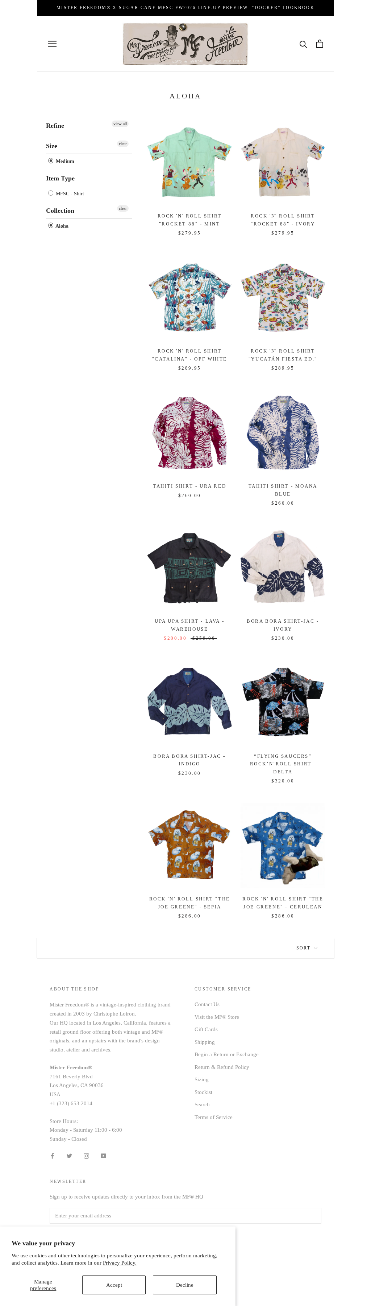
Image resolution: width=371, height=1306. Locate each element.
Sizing (202, 1079)
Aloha (61, 226)
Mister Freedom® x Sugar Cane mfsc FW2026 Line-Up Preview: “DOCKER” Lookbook (185, 7)
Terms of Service (214, 1117)
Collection (60, 210)
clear (123, 143)
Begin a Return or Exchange (227, 1054)
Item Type (60, 178)
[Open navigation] (52, 44)
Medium (64, 161)
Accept (114, 1285)
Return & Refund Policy (222, 1067)
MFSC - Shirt (69, 193)
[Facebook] (52, 1155)
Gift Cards (206, 1029)
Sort (304, 948)
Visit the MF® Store (217, 1017)
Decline (184, 1285)
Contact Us (207, 1004)
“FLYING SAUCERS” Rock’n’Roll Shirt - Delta (283, 763)
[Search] (303, 44)
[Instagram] (86, 1155)
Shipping (205, 1042)
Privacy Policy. (120, 1263)
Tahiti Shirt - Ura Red (189, 486)
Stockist (203, 1092)
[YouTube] (103, 1155)
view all (120, 123)
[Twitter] (69, 1155)
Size (51, 146)
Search (202, 1104)
